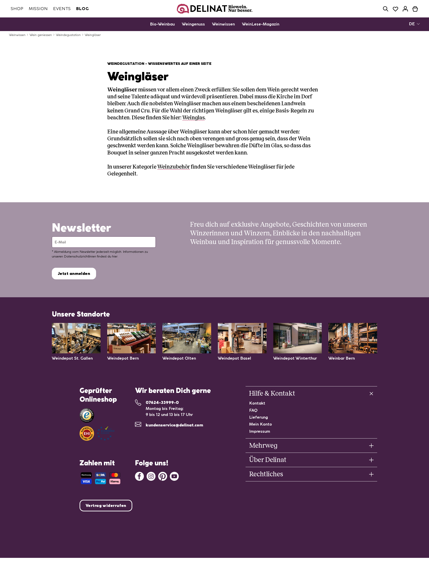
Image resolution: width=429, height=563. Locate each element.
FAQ (253, 410)
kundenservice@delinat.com (174, 425)
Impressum (259, 431)
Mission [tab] (38, 8)
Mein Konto (260, 424)
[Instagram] (151, 476)
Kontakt (257, 403)
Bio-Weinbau (162, 24)
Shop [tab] (17, 8)
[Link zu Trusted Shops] (87, 415)
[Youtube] (174, 476)
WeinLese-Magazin (260, 24)
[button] (386, 9)
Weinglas (193, 117)
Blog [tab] (82, 8)
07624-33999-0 (162, 402)
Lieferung (258, 417)
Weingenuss (193, 24)
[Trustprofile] (97, 433)
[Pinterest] (162, 476)
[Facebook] (139, 476)
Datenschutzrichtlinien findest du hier (91, 256)
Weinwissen (223, 24)
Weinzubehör (173, 167)
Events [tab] (62, 8)
